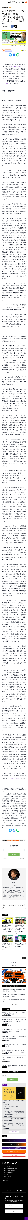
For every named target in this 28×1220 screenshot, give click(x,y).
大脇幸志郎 (7, 1046)
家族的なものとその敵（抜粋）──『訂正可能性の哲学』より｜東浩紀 (14, 995)
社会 (3, 1046)
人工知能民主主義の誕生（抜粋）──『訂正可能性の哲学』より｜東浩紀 (14, 990)
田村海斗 (7, 1053)
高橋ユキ (9, 1025)
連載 (3, 1053)
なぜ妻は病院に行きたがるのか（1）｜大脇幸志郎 (14, 1044)
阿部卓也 (7, 1040)
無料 (10, 7)
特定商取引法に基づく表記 (10, 1168)
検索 (24, 958)
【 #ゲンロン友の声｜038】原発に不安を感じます (14, 1065)
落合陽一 (16, 933)
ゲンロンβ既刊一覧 (14, 1140)
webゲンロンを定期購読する (14, 1148)
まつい (8, 1061)
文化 (3, 1032)
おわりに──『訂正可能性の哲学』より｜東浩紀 (14, 1000)
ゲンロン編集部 (18, 946)
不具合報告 (14, 1155)
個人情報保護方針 (8, 1172)
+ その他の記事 (14, 885)
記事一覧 (14, 962)
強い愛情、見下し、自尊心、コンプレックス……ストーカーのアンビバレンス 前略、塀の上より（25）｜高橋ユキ (14, 1021)
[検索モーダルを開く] (23, 2)
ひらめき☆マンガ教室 (6, 931)
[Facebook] (7, 1191)
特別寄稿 (4, 1015)
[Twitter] (14, 1191)
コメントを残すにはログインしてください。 (13, 906)
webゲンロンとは (8, 1166)
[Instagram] (10, 1191)
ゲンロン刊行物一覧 (14, 1144)
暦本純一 (16, 931)
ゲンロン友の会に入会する (14, 1151)
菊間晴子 (9, 1015)
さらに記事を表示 (13, 1004)
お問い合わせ (7, 1176)
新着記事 (4, 1025)
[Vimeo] (17, 1191)
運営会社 (6, 1174)
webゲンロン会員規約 (9, 1170)
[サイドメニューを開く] (1, 2)
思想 (6, 7)
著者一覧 (14, 966)
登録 (14, 1211)
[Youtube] (21, 1191)
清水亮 (20, 931)
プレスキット (7, 1178)
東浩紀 (3, 7)
